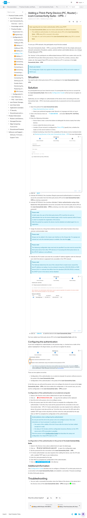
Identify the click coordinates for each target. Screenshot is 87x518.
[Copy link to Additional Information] (52, 466)
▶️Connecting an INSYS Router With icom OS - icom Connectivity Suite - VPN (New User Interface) (19, 62)
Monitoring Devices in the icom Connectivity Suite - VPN (52, 134)
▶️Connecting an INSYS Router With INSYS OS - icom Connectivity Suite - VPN (19, 70)
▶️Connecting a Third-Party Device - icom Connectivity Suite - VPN (19, 75)
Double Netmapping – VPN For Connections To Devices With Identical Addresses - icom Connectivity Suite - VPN (19, 83)
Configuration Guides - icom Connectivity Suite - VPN (18, 37)
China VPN (60, 127)
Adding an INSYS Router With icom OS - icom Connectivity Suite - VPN (19, 43)
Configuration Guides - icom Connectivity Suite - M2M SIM (18, 94)
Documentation (12, 7)
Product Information (15, 116)
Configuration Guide (58, 93)
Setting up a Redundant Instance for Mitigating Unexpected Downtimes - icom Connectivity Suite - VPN (19, 81)
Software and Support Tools (16, 132)
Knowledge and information (17, 26)
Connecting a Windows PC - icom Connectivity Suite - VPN (19, 72)
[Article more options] (80, 21)
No (59, 498)
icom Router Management (17, 102)
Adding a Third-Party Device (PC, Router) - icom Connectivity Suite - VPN (19, 53)
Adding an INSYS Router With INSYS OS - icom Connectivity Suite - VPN (19, 48)
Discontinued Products (17, 129)
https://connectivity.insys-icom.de (43, 109)
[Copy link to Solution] (40, 88)
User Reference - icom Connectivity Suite (17, 97)
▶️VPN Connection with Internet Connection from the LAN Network (19, 91)
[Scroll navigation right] (66, 7)
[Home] (6, 3)
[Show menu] (71, 2)
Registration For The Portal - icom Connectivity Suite (18, 32)
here (33, 39)
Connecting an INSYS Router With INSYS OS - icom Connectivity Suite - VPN (19, 67)
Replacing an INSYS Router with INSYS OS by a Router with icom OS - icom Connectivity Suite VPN (19, 89)
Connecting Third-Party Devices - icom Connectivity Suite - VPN (19, 78)
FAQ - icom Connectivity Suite (17, 100)
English (80, 2)
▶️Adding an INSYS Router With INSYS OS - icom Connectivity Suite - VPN (19, 51)
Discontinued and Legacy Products (17, 113)
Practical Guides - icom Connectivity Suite (17, 29)
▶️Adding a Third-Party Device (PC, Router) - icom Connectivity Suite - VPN (19, 56)
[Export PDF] (77, 21)
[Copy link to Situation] (41, 77)
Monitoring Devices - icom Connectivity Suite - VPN (19, 86)
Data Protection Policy (14, 514)
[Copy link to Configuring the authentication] (60, 342)
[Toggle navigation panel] (26, 14)
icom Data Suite (15, 105)
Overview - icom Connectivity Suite (17, 24)
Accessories (13, 127)
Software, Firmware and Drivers (17, 135)
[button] (76, 7)
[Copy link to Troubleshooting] (50, 478)
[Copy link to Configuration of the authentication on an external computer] (72, 393)
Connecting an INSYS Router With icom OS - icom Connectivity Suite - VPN (19, 59)
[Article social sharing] (73, 21)
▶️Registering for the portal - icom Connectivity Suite (18, 34)
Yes (51, 498)
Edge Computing (15, 124)
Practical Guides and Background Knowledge (27, 7)
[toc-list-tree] (69, 21)
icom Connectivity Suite (46, 7)
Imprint (4, 514)
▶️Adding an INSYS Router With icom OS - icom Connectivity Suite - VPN (19, 45)
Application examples (16, 108)
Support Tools (14, 137)
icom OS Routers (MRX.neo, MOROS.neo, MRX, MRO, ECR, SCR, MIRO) (17, 18)
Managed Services (15, 121)
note (69, 239)
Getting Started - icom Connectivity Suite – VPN (19, 40)
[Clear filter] (22, 12)
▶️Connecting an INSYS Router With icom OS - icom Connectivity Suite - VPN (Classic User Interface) (19, 64)
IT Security (13, 110)
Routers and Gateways (17, 119)
